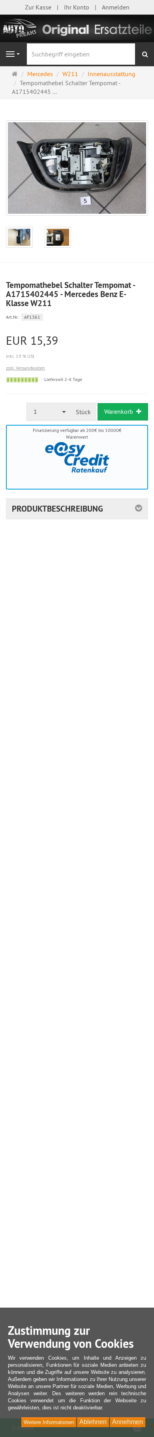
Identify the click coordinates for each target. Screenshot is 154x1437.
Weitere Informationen (49, 1422)
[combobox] (49, 411)
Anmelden (116, 7)
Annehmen (127, 1421)
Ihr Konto (76, 7)
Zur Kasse (38, 7)
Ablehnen (93, 1421)
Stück (83, 412)
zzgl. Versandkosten (25, 368)
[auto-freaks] (77, 28)
